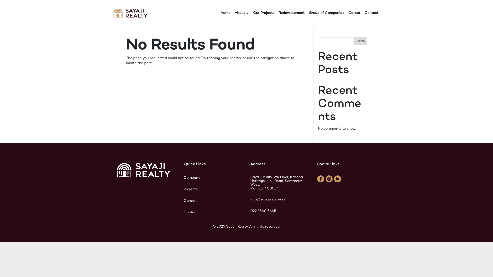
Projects (191, 189)
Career (354, 13)
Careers (190, 201)
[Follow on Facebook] (320, 178)
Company (192, 178)
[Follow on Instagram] (329, 178)
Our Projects (263, 13)
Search (360, 41)
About (240, 13)
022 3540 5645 (263, 211)
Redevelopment (292, 13)
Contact (372, 13)
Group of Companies (326, 13)
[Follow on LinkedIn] (337, 178)
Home (226, 13)
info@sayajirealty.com (268, 199)
